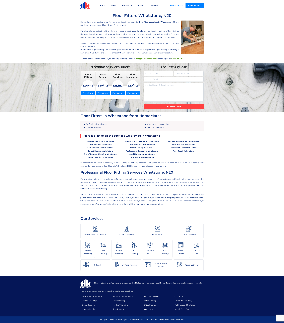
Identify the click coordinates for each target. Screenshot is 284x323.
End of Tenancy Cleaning (93, 296)
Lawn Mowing (119, 301)
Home (102, 5)
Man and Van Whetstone (183, 145)
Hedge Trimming (120, 305)
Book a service (176, 5)
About (113, 5)
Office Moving (150, 305)
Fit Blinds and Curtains (185, 305)
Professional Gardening (123, 296)
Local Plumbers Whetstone (141, 157)
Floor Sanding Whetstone (142, 148)
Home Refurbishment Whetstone (183, 141)
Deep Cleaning (88, 305)
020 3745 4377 (194, 5)
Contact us (154, 5)
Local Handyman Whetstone (142, 154)
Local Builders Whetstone (100, 145)
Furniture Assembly (183, 301)
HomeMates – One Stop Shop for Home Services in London (158, 320)
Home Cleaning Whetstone (100, 157)
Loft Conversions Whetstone (100, 148)
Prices (140, 5)
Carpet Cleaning (89, 301)
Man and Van (149, 309)
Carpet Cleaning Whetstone (100, 151)
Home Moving (150, 301)
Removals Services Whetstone (183, 148)
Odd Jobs (179, 296)
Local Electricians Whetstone (142, 145)
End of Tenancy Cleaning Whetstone (100, 154)
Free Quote (88, 93)
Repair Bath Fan (182, 309)
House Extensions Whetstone (100, 141)
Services (125, 5)
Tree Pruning (118, 309)
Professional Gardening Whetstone (142, 151)
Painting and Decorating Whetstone (142, 141)
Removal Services (151, 296)
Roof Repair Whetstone (183, 151)
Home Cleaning (89, 309)
